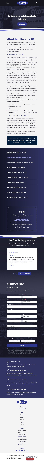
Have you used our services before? (14, 338)
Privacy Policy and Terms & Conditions (24, 353)
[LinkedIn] (27, 450)
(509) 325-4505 (20, 220)
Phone (24, 299)
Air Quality (22, 419)
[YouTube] (22, 450)
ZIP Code (9, 319)
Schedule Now (30, 459)
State (23, 314)
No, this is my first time (14, 341)
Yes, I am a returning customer (28, 341)
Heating (22, 414)
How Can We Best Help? (11, 328)
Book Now (22, 24)
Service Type (25, 319)
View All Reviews (24, 274)
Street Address (10, 304)
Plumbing (22, 422)
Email (8, 299)
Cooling (22, 417)
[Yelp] (24, 450)
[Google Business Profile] (16, 450)
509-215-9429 (22, 409)
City (8, 314)
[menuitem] (22, 157)
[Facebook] (19, 450)
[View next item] (16, 273)
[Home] (22, 3)
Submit (22, 345)
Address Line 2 (10, 309)
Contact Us (22, 424)
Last (23, 294)
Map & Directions (22, 436)
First (8, 294)
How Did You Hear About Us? (13, 324)
